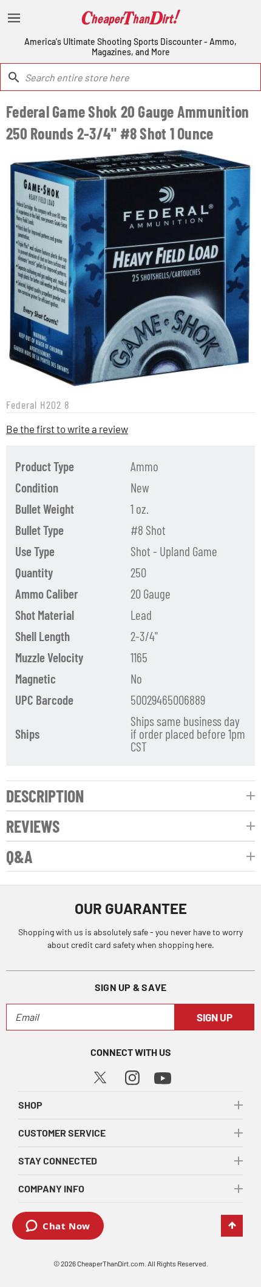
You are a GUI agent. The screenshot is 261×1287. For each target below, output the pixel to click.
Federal (21, 404)
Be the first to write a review (67, 429)
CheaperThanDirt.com (110, 1263)
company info (51, 1188)
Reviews (32, 826)
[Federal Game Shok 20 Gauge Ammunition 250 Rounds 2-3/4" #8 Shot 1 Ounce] (130, 268)
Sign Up (214, 1017)
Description (45, 795)
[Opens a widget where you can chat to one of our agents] (58, 1227)
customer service (62, 1132)
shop (30, 1105)
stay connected (57, 1160)
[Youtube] (162, 1077)
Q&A (19, 856)
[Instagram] (132, 1076)
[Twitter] (100, 1075)
